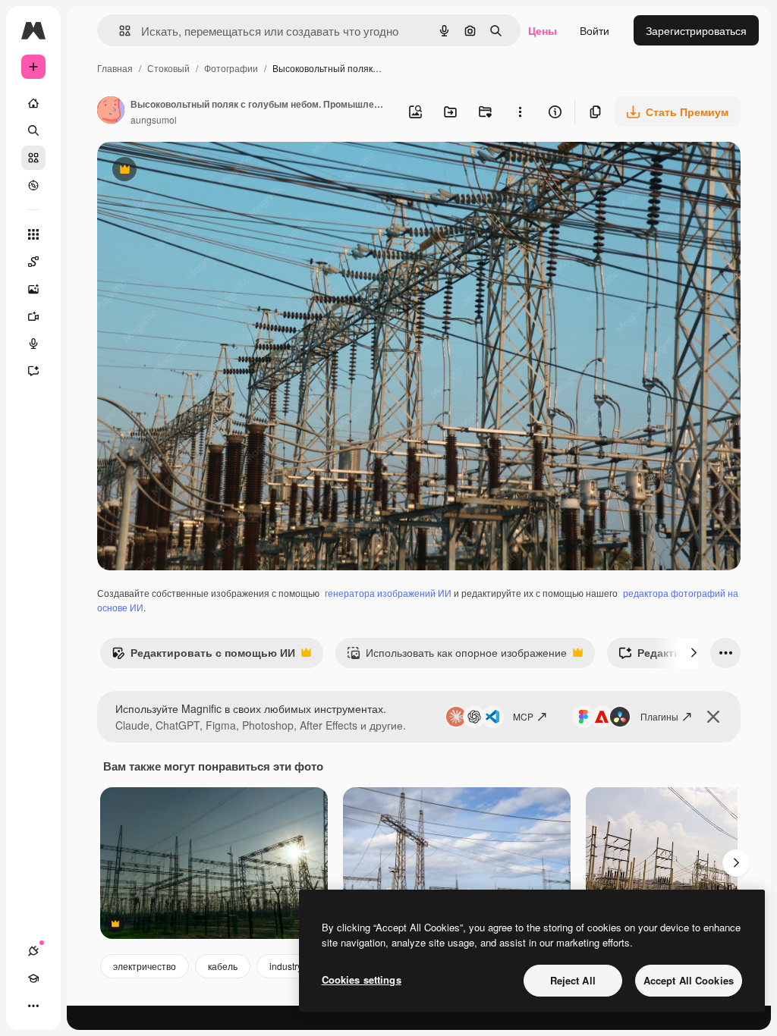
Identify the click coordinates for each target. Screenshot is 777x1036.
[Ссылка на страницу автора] (110, 111)
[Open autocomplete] (119, 30)
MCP (523, 716)
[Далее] (693, 653)
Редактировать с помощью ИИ (203, 656)
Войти (594, 30)
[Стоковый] (33, 158)
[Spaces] (33, 262)
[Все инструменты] (33, 234)
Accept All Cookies (688, 980)
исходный (199, 171)
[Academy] (33, 978)
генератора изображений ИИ (388, 592)
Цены (542, 30)
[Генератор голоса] (33, 343)
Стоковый (168, 67)
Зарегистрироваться (696, 30)
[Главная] (33, 103)
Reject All (573, 980)
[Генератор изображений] (33, 289)
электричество (144, 965)
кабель (223, 965)
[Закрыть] (713, 717)
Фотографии (231, 67)
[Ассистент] (33, 371)
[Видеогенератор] (33, 316)
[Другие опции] (520, 111)
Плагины (659, 716)
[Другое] (33, 1006)
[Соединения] (33, 951)
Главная (115, 67)
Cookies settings (361, 979)
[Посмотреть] (33, 185)
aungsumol (154, 119)
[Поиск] (33, 130)
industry (285, 965)
